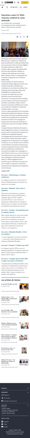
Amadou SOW (5, 30)
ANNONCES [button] (25, 7)
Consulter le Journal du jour (10, 401)
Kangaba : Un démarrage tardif (18, 245)
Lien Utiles (4, 405)
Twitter (5, 424)
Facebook (6, 421)
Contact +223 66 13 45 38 (8, 413)
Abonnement (4, 392)
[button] (7, 7)
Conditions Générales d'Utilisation (10, 410)
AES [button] (21, 7)
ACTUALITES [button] (13, 7)
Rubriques (4, 388)
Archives (4, 406)
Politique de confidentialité (8, 411)
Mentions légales (6, 408)
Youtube (6, 426)
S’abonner (24, 2)
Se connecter (7, 398)
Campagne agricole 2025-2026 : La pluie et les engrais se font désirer (14, 260)
